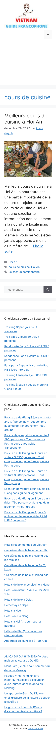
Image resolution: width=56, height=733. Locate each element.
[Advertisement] (28, 64)
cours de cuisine (19, 267)
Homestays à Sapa (16, 605)
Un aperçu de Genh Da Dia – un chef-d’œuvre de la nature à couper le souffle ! (27, 697)
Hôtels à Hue (12, 610)
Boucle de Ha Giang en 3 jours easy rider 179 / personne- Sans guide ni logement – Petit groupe (27, 502)
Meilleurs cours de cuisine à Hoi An (25, 119)
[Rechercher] (48, 289)
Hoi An (13, 262)
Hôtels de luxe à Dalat (18, 599)
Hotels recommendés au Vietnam (25, 544)
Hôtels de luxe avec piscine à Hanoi (27, 584)
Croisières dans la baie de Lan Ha (26, 550)
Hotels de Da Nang (16, 616)
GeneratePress (35, 728)
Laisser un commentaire (24, 272)
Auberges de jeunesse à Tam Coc (26, 640)
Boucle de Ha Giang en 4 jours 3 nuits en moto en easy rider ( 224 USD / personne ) (25, 516)
